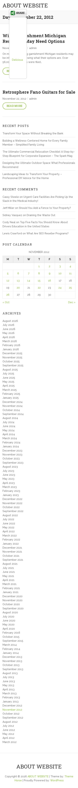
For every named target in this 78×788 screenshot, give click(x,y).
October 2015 (11, 636)
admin (33, 48)
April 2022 (9, 531)
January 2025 (11, 397)
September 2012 (13, 717)
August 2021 (10, 563)
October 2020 (11, 604)
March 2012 (10, 742)
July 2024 (8, 422)
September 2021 (13, 559)
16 (49, 280)
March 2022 (10, 535)
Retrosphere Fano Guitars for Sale (39, 92)
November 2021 (12, 551)
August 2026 (10, 321)
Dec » (71, 302)
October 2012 (11, 713)
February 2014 (11, 649)
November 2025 (12, 357)
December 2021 (12, 547)
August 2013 (10, 673)
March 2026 (10, 341)
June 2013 (9, 681)
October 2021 (11, 555)
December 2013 (12, 656)
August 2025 (10, 369)
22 (39, 287)
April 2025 (9, 385)
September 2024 (13, 414)
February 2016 (11, 632)
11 (70, 273)
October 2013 (11, 665)
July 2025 (8, 373)
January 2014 (11, 652)
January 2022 (11, 543)
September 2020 (13, 608)
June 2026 (9, 329)
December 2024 (12, 402)
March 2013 (10, 693)
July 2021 (8, 567)
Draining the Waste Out (41, 215)
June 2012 (9, 730)
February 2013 (11, 697)
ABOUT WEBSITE (25, 5)
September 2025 (13, 365)
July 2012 (8, 725)
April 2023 (9, 483)
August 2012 (10, 721)
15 (39, 280)
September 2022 (13, 511)
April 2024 (9, 434)
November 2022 (12, 503)
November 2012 (12, 709)
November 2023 (12, 454)
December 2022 (12, 499)
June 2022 (9, 523)
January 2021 (11, 592)
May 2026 (9, 333)
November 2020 (12, 600)
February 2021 (11, 588)
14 (28, 280)
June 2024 (9, 426)
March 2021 (10, 584)
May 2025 (8, 381)
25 (70, 287)
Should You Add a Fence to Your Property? (45, 207)
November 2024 (12, 405)
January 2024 (11, 446)
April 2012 (9, 737)
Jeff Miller (8, 207)
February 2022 (11, 539)
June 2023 (9, 474)
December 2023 (12, 450)
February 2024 (11, 442)
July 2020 (8, 616)
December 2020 (12, 596)
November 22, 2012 (14, 98)
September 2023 (13, 462)
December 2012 (12, 705)
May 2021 (8, 576)
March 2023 (10, 486)
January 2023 (11, 495)
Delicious (17, 59)
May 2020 (9, 624)
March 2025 (10, 389)
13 (18, 280)
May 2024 (9, 430)
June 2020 (9, 620)
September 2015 (13, 640)
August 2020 (10, 612)
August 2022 (10, 515)
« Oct (6, 302)
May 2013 (8, 685)
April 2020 (9, 628)
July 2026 (8, 324)
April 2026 (9, 337)
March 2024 (10, 438)
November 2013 (12, 661)
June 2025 (9, 377)
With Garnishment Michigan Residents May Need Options (34, 38)
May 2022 (8, 527)
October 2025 (11, 361)
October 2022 (11, 507)
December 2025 (12, 353)
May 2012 (8, 733)
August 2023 (10, 466)
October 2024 (11, 410)
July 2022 (8, 519)
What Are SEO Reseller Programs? (47, 233)
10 (60, 273)
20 (18, 287)
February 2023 (11, 490)
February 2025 (11, 393)
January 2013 (11, 701)
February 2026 (11, 345)
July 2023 (8, 470)
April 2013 (9, 689)
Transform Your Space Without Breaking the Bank (33, 133)
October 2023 (11, 458)
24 (59, 287)
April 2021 (9, 580)
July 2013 (8, 677)
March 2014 (10, 644)
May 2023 (8, 478)
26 (7, 294)
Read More (14, 106)
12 (8, 280)
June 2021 (9, 571)
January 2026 (11, 349)
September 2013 (13, 669)
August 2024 (10, 418)
